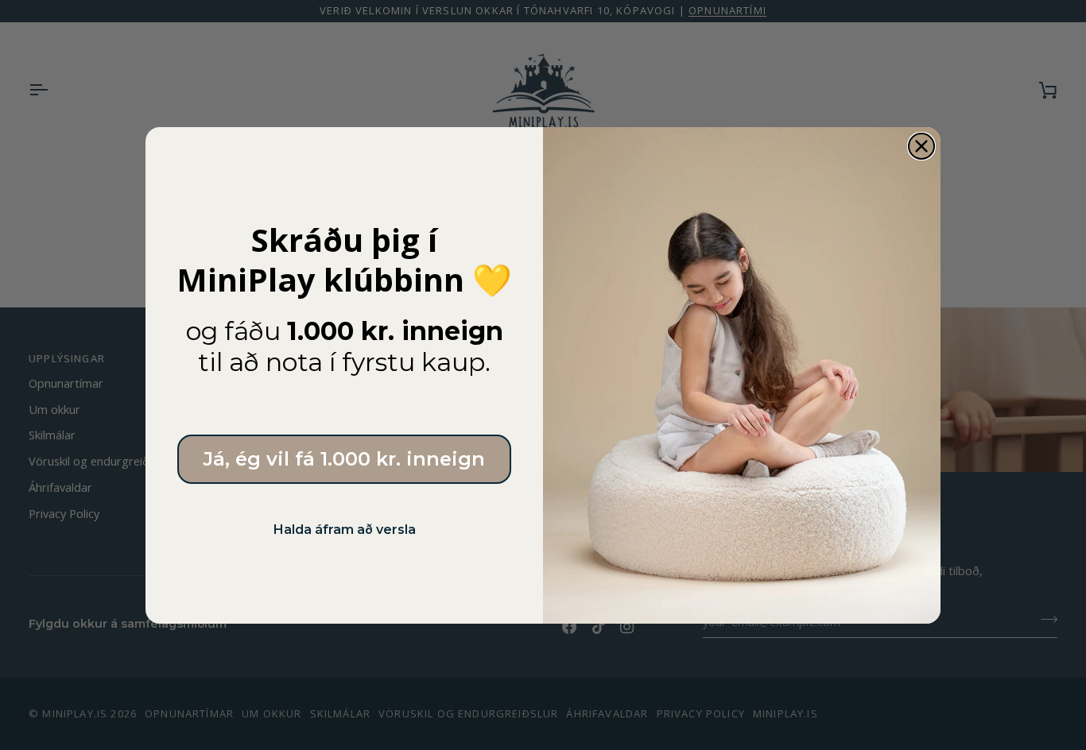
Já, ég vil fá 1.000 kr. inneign (344, 458)
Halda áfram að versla (344, 529)
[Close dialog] (921, 146)
